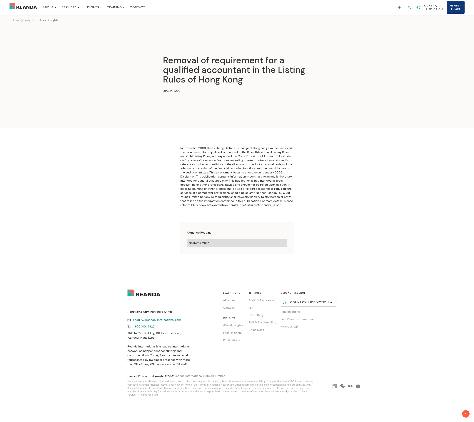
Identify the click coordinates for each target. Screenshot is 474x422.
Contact (137, 7)
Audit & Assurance (261, 300)
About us (229, 300)
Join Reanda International (298, 319)
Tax (250, 308)
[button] (49, 7)
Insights (30, 20)
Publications (231, 340)
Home (15, 20)
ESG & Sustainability (262, 322)
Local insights (49, 20)
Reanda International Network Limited (200, 376)
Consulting (255, 315)
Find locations (290, 312)
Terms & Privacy (137, 376)
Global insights (233, 325)
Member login (290, 326)
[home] (23, 7)
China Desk (256, 330)
